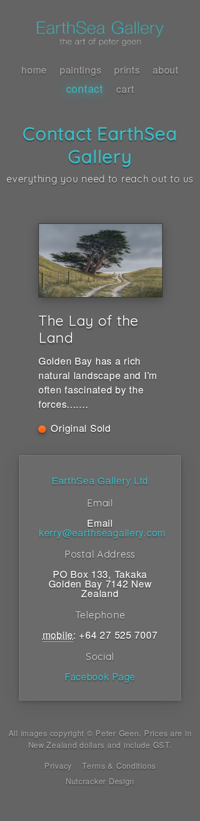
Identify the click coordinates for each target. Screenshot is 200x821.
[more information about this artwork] (100, 260)
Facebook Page (100, 676)
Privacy (58, 765)
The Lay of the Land (88, 329)
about (166, 69)
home (34, 69)
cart (125, 88)
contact (84, 88)
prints (127, 69)
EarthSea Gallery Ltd (100, 481)
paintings (80, 69)
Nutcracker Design (100, 780)
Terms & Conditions (119, 765)
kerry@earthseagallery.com (102, 532)
